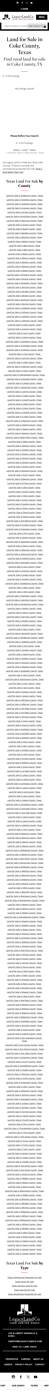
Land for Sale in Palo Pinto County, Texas (24, 950)
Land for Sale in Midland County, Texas (24, 879)
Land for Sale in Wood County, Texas (24, 1237)
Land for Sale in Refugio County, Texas (24, 1009)
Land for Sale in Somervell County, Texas (24, 1082)
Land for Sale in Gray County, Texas (24, 566)
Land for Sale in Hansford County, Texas (24, 600)
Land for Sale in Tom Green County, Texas (24, 1136)
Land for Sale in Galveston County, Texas (24, 541)
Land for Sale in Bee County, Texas (24, 245)
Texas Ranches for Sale (24, 1290)
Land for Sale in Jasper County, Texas (24, 696)
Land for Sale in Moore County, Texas (25, 904)
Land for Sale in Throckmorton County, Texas (24, 1128)
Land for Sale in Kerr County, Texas (25, 746)
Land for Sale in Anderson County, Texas (24, 195)
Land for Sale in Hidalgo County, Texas (24, 642)
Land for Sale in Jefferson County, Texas (25, 704)
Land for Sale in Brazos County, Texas (24, 279)
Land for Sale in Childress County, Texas (24, 350)
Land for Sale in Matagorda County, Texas (25, 850)
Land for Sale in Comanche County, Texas (24, 387)
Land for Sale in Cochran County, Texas (24, 358)
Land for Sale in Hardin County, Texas (24, 608)
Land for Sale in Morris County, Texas (24, 908)
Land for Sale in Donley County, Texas (24, 462)
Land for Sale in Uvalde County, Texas (24, 1161)
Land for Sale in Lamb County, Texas (24, 779)
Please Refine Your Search (24, 135)
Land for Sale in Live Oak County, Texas (24, 812)
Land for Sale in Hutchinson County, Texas (24, 679)
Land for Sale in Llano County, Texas (24, 817)
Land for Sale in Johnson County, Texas (24, 717)
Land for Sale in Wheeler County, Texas (24, 1203)
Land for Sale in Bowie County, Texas (24, 270)
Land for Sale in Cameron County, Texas (24, 320)
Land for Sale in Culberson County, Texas (24, 420)
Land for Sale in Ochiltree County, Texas (24, 938)
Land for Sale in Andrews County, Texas (25, 199)
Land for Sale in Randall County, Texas (24, 988)
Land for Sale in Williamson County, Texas (24, 1220)
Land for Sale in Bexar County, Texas (24, 254)
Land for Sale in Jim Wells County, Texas (24, 712)
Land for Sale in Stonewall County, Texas (24, 1099)
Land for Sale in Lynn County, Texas (24, 829)
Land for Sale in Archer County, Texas (24, 212)
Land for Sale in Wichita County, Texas (24, 1207)
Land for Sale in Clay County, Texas (24, 354)
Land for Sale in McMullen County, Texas (24, 867)
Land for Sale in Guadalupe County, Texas (24, 583)
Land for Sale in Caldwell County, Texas (24, 308)
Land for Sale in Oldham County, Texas (24, 942)
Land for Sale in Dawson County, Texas (24, 433)
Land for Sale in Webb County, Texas (24, 1195)
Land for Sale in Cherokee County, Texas (24, 345)
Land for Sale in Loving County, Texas (25, 821)
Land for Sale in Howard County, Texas (24, 667)
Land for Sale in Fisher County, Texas (24, 508)
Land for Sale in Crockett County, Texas (24, 412)
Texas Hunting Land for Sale (24, 1286)
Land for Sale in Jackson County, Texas (24, 692)
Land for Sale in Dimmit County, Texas (24, 458)
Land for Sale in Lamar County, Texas (24, 775)
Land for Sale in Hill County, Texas (24, 646)
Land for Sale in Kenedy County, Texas (24, 737)
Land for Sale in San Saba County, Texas (24, 1053)
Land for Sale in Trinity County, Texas (25, 1145)
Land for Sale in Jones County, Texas (24, 721)
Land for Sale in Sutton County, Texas (24, 1103)
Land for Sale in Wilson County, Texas (24, 1224)
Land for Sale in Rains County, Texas (24, 983)
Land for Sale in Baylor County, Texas (24, 241)
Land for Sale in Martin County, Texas (24, 842)
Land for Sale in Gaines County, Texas (24, 537)
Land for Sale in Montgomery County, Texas (24, 900)
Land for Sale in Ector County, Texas (24, 475)
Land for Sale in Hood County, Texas (24, 654)
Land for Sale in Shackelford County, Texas (24, 1066)
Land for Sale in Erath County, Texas (24, 491)
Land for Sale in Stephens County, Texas (24, 1091)
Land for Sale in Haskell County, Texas (24, 625)
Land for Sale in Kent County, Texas (24, 742)
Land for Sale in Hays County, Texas (24, 629)
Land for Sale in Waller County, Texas (25, 1182)
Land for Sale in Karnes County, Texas (24, 725)
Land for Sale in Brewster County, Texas (24, 283)
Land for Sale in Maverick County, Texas (24, 854)
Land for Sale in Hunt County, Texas (24, 675)
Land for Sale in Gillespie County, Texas (24, 550)
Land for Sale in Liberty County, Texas (24, 800)
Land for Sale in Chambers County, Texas (24, 341)
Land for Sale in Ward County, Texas (24, 1186)
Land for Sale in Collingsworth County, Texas (24, 375)
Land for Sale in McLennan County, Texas (24, 863)
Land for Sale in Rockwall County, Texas (24, 1021)
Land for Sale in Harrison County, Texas (24, 616)
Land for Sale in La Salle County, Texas (24, 771)
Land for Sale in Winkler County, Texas (24, 1228)
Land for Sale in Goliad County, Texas (25, 558)
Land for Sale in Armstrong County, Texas (24, 216)
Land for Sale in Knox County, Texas (24, 767)
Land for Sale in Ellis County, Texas (24, 487)
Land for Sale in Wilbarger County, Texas (24, 1212)
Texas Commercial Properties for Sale (24, 1277)
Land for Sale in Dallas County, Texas (24, 429)
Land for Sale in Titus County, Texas (24, 1132)
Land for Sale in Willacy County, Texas (24, 1216)
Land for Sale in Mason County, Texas (24, 846)
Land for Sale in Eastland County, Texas (24, 471)
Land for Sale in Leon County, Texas (24, 796)
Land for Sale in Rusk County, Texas (24, 1029)
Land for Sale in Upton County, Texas (24, 1157)
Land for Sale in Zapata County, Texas (24, 1249)
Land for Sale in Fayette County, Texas (24, 504)
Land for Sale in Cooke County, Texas (24, 395)
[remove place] (45, 27)
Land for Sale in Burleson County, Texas (24, 300)
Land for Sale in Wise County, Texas (24, 1232)
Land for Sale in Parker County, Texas (25, 958)
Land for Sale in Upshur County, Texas (24, 1153)
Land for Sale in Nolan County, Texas (24, 929)
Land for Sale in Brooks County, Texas (24, 291)
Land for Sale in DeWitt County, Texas (24, 450)
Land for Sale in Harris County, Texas (24, 612)
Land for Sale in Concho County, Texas (24, 391)
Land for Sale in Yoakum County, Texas (24, 1241)
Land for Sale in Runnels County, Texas (24, 1025)
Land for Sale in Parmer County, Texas (24, 963)
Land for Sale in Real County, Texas (25, 996)
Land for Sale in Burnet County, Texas (24, 304)
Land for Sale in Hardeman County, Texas (24, 604)
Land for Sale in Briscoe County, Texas (24, 287)
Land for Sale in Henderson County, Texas (24, 637)
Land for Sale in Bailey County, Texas (24, 229)
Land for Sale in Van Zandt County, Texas (24, 1170)
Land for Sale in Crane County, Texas (24, 408)
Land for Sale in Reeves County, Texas (24, 1004)
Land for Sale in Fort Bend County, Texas (24, 521)
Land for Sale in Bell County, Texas (24, 249)
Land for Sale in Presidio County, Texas (24, 979)
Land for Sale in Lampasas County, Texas (24, 783)
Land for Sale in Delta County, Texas (24, 441)
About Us (38, 1359)
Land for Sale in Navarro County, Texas (24, 921)
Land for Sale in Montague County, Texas (24, 896)
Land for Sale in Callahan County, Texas (25, 316)
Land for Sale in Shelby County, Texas (24, 1070)
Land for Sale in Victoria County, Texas (24, 1174)
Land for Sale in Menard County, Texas (24, 875)
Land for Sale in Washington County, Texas (24, 1191)
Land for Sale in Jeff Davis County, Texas (24, 700)
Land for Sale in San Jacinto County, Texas (24, 1045)
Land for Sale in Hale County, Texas (24, 587)
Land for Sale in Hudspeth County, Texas (24, 671)
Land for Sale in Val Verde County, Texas (24, 1166)
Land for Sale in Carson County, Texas (24, 329)
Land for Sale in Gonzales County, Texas (24, 562)
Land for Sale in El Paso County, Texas (24, 483)
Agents (8, 1364)
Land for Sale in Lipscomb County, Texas (24, 808)
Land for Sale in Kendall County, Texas (24, 733)
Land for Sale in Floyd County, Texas (24, 512)
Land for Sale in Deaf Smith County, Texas (24, 437)
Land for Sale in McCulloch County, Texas (24, 858)
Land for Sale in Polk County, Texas (24, 971)
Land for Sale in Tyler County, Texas (24, 1149)
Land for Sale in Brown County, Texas (25, 295)
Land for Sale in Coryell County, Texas (24, 400)
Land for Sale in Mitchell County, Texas (24, 892)
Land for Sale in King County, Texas (24, 754)
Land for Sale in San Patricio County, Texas (24, 1049)
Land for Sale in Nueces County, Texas (24, 933)
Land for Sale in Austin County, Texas (25, 224)
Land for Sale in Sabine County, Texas (24, 1034)
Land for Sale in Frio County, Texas (24, 533)
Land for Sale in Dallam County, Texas (24, 425)
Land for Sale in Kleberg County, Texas (24, 762)
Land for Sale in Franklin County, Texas (24, 525)
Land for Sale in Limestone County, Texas (24, 804)
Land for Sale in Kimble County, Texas (24, 750)
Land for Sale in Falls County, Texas (24, 496)
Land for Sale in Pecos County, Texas (24, 967)
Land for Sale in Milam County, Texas (24, 883)
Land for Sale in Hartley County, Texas (24, 621)
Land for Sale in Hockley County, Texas (24, 650)
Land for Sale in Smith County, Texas (24, 1078)
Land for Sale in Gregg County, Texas (24, 575)
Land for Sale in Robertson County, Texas (24, 1017)
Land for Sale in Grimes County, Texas (24, 579)
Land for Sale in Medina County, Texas (24, 871)
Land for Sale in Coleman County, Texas (25, 366)
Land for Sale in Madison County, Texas (24, 833)
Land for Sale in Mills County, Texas (24, 888)
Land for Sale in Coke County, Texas (24, 362)
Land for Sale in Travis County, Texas (24, 1141)
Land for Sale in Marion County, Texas (24, 838)
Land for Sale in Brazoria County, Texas (24, 275)
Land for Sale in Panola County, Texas (24, 954)
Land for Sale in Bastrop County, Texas (24, 237)
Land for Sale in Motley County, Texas (24, 913)
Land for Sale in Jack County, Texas (24, 687)
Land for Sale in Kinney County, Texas (24, 758)
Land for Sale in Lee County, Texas (24, 792)
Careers (25, 1359)
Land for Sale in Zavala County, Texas (25, 1253)
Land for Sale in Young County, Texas (24, 1245)
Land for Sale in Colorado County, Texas (24, 379)
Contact (40, 1364)
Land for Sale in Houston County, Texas (24, 662)
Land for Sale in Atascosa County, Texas (25, 220)
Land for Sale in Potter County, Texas (24, 975)
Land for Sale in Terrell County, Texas (24, 1120)
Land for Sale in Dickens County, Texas (24, 454)
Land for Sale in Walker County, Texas (24, 1178)
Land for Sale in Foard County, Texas (24, 516)
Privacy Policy (23, 1364)
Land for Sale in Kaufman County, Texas (24, 729)
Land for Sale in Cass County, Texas (24, 333)
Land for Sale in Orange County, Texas (24, 946)
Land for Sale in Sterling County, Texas (24, 1095)
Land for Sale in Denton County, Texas (24, 445)
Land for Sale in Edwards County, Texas (24, 479)
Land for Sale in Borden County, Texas (24, 262)
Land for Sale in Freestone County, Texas (24, 529)
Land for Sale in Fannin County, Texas (24, 500)
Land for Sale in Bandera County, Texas (24, 233)
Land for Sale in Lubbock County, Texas (24, 825)
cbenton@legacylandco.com (25, 1341)
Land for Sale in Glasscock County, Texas (24, 554)
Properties (12, 1359)
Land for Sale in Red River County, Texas (24, 1000)
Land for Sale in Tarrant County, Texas (24, 1111)
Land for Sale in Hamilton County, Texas (24, 596)
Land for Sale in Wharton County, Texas (24, 1199)
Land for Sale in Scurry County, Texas (25, 1061)
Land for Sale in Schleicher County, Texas (24, 1057)
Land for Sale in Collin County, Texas (24, 370)
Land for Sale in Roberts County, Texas (24, 1013)
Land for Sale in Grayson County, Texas (24, 571)
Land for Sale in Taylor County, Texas (24, 1116)
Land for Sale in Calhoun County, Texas (24, 312)
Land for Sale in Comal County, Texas (24, 383)
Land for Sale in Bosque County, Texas (24, 266)
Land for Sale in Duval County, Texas (24, 466)
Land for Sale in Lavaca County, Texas (24, 787)
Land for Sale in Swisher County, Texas (24, 1107)
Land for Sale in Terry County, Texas (24, 1124)
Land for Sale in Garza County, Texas (24, 546)
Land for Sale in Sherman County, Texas (24, 1074)
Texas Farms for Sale (24, 1281)
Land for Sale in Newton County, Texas (24, 925)
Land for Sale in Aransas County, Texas (24, 208)
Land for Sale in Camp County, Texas (24, 325)
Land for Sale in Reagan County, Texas (24, 992)
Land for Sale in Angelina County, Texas (25, 204)
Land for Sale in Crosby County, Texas (24, 416)
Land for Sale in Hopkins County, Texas (24, 658)
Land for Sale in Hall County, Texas (24, 591)
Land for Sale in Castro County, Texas (25, 337)
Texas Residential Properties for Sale (24, 1294)
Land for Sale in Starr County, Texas (24, 1086)
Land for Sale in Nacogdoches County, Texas (24, 917)
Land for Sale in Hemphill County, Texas (24, 633)
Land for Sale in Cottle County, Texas (24, 404)
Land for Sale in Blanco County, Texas (24, 258)
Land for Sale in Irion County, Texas (24, 683)
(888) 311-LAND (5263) (24, 1346)
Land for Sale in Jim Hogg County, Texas (25, 708)
